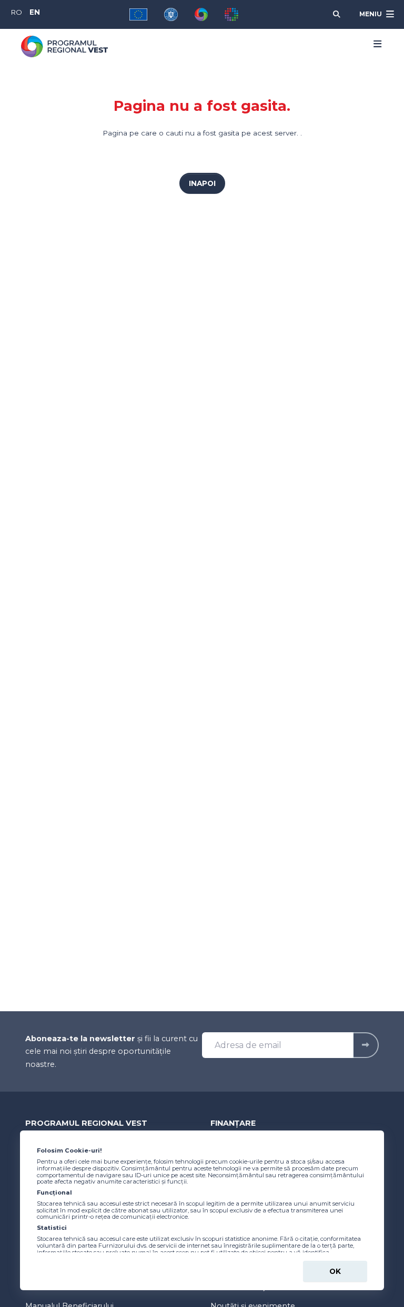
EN (34, 12)
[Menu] (374, 44)
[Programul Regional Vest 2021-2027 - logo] (64, 46)
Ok (335, 1271)
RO (16, 12)
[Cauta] (336, 14)
